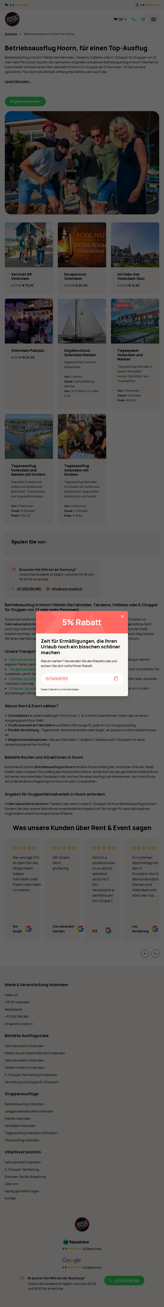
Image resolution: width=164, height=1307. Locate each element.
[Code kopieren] (116, 678)
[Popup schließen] (122, 616)
